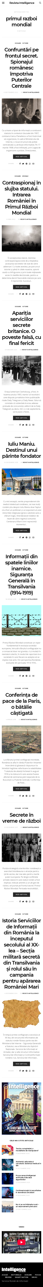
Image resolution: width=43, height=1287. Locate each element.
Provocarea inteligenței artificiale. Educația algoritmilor (26, 1177)
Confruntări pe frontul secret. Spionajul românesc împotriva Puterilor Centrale (21, 68)
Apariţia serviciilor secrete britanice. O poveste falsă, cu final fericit (21, 328)
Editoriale (16, 1275)
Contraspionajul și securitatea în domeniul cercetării (28, 1191)
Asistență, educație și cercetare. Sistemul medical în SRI (28, 1164)
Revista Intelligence (21, 3)
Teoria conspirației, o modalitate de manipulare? (27, 1149)
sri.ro (34, 1277)
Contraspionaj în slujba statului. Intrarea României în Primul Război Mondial (21, 198)
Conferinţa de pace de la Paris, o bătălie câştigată (21, 704)
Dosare (18, 43)
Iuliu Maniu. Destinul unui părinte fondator (21, 450)
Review (8, 1277)
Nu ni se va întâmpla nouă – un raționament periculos (27, 1205)
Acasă (5, 1275)
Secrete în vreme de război (21, 818)
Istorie (25, 43)
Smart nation (21, 1277)
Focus (38, 1275)
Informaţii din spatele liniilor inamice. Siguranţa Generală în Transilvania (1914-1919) (21, 574)
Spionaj (25, 176)
